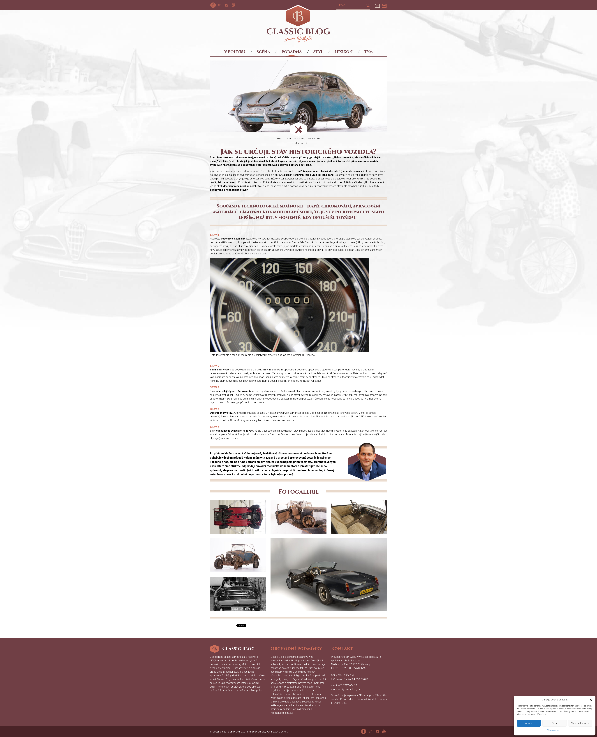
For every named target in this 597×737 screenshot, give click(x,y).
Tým (368, 51)
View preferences (580, 723)
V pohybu (234, 51)
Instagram (227, 5)
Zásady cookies (553, 730)
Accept (528, 723)
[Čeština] (377, 5)
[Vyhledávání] (351, 5)
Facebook (213, 5)
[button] (590, 699)
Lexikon (344, 51)
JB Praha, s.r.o (352, 660)
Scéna (263, 51)
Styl (318, 51)
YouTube (233, 5)
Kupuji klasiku (285, 138)
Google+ (220, 5)
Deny (554, 723)
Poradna (292, 51)
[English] (384, 5)
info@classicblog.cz (282, 712)
